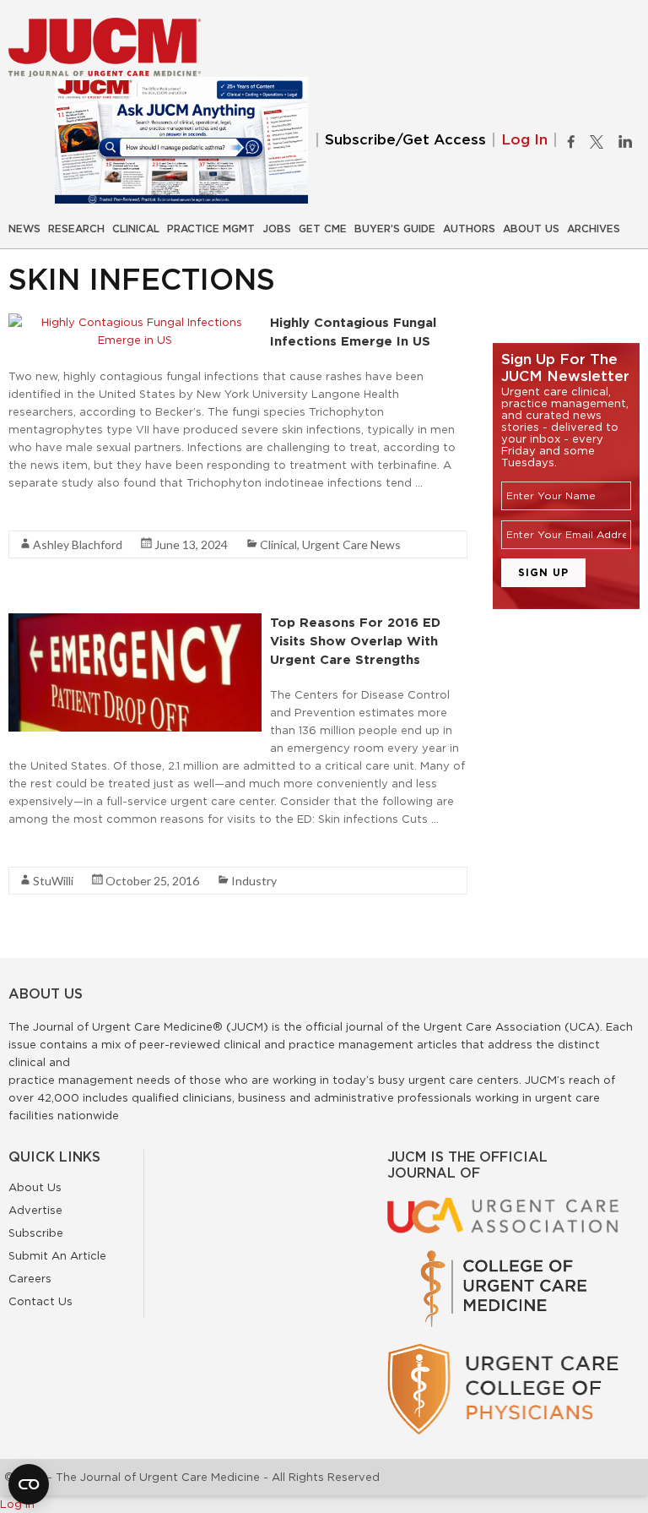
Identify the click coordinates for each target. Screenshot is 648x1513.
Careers (29, 1278)
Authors (469, 229)
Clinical (135, 229)
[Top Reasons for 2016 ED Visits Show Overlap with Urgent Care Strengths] (135, 622)
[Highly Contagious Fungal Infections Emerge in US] (135, 322)
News (24, 229)
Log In (524, 140)
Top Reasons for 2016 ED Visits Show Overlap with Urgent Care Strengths (355, 641)
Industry (254, 881)
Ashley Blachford (77, 544)
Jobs (276, 229)
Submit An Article (57, 1255)
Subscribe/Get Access (405, 140)
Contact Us (40, 1301)
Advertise (35, 1210)
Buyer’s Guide (394, 229)
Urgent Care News (351, 544)
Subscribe (35, 1232)
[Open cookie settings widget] (28, 1484)
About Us (531, 229)
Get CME (323, 229)
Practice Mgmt (211, 229)
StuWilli (53, 881)
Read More (38, 513)
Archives (593, 229)
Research (76, 229)
